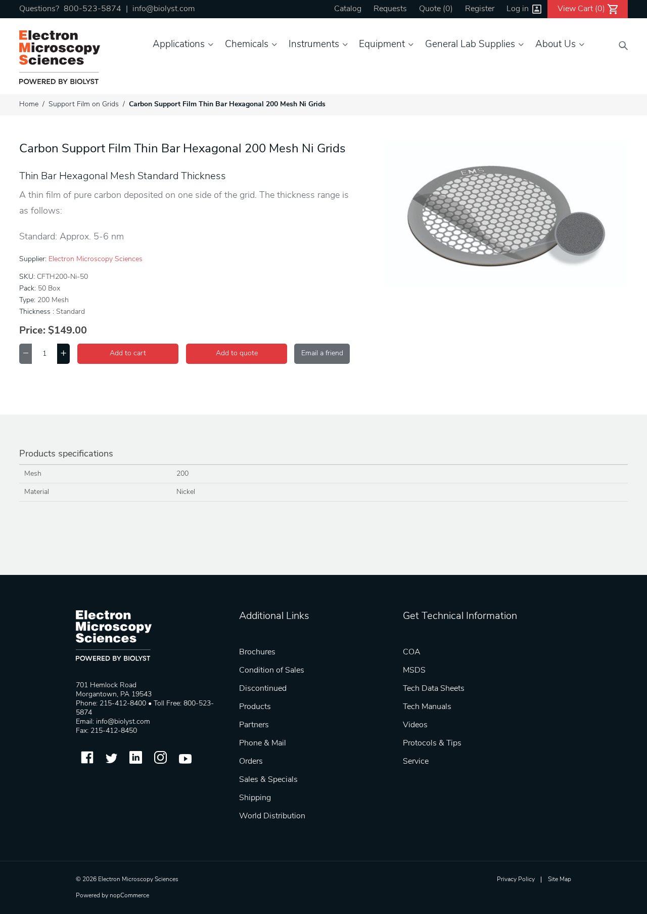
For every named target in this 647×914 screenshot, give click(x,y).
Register (479, 9)
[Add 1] (63, 354)
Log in (517, 9)
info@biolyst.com (163, 9)
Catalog (347, 9)
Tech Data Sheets (434, 689)
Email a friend (322, 353)
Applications (179, 45)
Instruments (314, 45)
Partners (254, 725)
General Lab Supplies (470, 45)
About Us (555, 45)
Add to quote (237, 353)
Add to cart (128, 353)
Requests (390, 9)
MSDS (414, 671)
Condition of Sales (271, 671)
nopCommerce (129, 896)
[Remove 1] (25, 354)
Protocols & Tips (432, 743)
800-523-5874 (92, 9)
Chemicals (246, 45)
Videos (415, 725)
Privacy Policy (516, 880)
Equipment (382, 45)
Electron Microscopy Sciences (96, 259)
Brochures (257, 652)
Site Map (559, 880)
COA (412, 652)
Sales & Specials (268, 780)
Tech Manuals (427, 707)
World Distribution (272, 816)
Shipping (255, 798)
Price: (32, 331)
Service (416, 762)
